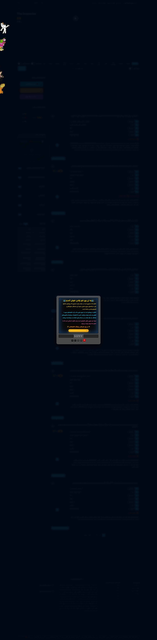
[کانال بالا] (78, 340)
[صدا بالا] (72, 340)
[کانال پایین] (81, 340)
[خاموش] (84, 340)
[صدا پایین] (75, 340)
